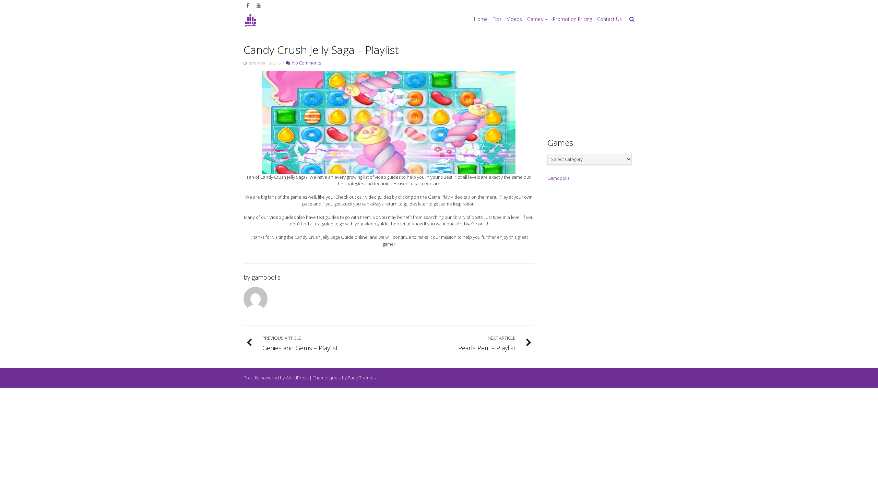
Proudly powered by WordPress (276, 378)
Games (535, 19)
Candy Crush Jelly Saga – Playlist (321, 49)
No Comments (305, 63)
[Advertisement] (598, 83)
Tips (497, 19)
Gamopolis (558, 178)
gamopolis (266, 277)
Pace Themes (362, 378)
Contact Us (609, 19)
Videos (514, 19)
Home (481, 19)
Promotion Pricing (572, 19)
